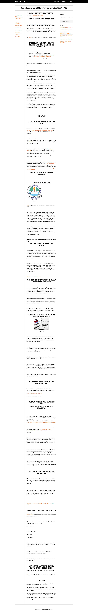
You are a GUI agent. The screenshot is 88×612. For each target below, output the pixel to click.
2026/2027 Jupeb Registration (66, 29)
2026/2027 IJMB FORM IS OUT (66, 27)
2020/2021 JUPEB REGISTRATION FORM (40, 13)
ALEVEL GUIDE (18, 27)
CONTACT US (17, 36)
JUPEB (28, 205)
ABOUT (51, 609)
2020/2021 (31, 24)
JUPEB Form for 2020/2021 (42, 431)
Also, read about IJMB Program (33, 276)
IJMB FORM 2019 (18, 12)
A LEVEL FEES (17, 32)
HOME (48, 609)
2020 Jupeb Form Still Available (66, 39)
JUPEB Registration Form (39, 24)
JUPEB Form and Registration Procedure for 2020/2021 (40, 130)
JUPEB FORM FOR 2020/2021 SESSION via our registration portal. (41, 422)
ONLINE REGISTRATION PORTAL (34, 393)
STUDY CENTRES (18, 25)
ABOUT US (17, 34)
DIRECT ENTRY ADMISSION (21, 2)
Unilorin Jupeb (47, 162)
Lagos (28, 574)
